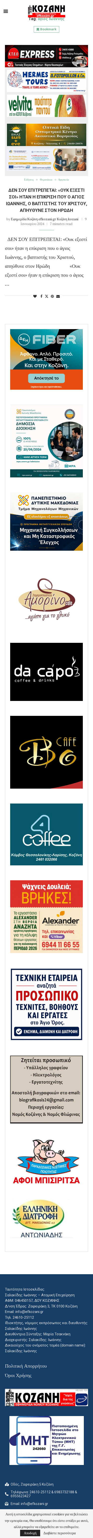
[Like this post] (35, 296)
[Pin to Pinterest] (52, 296)
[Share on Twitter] (46, 296)
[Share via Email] (58, 296)
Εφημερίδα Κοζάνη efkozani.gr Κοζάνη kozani (44, 219)
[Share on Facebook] (41, 296)
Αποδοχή (30, 1533)
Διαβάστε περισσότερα (59, 1533)
